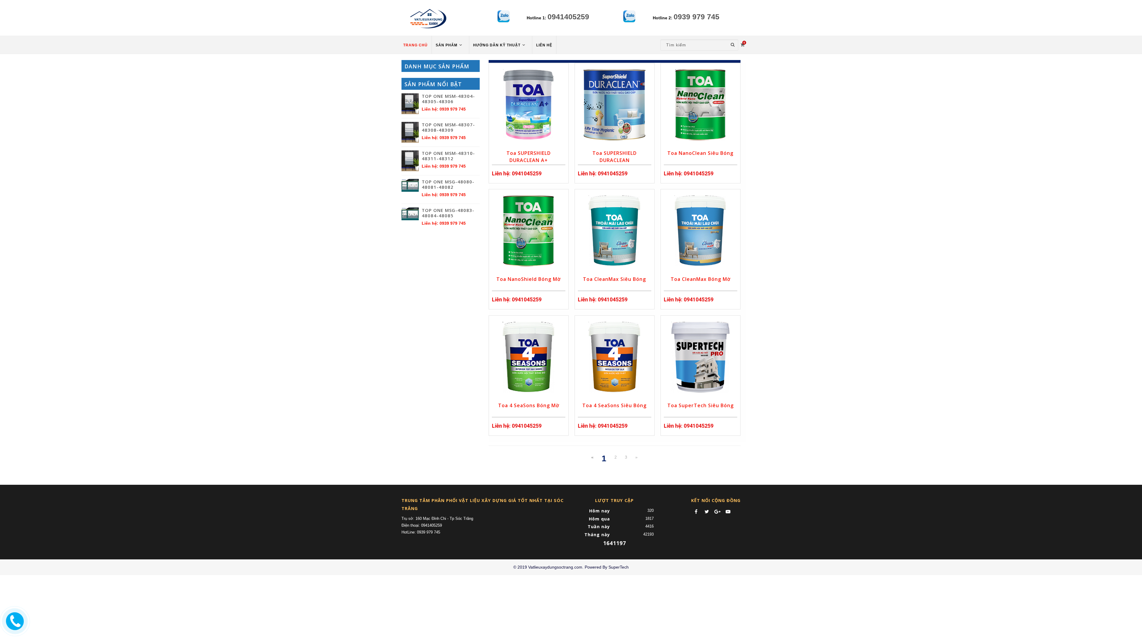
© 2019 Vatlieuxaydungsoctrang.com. (548, 567)
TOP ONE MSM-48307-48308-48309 (448, 127)
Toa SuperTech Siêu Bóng (700, 405)
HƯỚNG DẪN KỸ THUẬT (497, 45)
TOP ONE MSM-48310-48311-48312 (448, 155)
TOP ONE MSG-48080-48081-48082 (448, 184)
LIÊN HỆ (544, 45)
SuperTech (618, 567)
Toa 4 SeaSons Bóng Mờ (528, 405)
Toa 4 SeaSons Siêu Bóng (614, 405)
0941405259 (568, 16)
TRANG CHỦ (415, 45)
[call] (14, 620)
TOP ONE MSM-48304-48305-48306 (448, 98)
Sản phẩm (447, 45)
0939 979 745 (696, 16)
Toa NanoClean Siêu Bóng (700, 153)
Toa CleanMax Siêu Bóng (614, 279)
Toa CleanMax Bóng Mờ (700, 279)
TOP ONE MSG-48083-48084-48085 (448, 212)
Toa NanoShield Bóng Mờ (528, 279)
